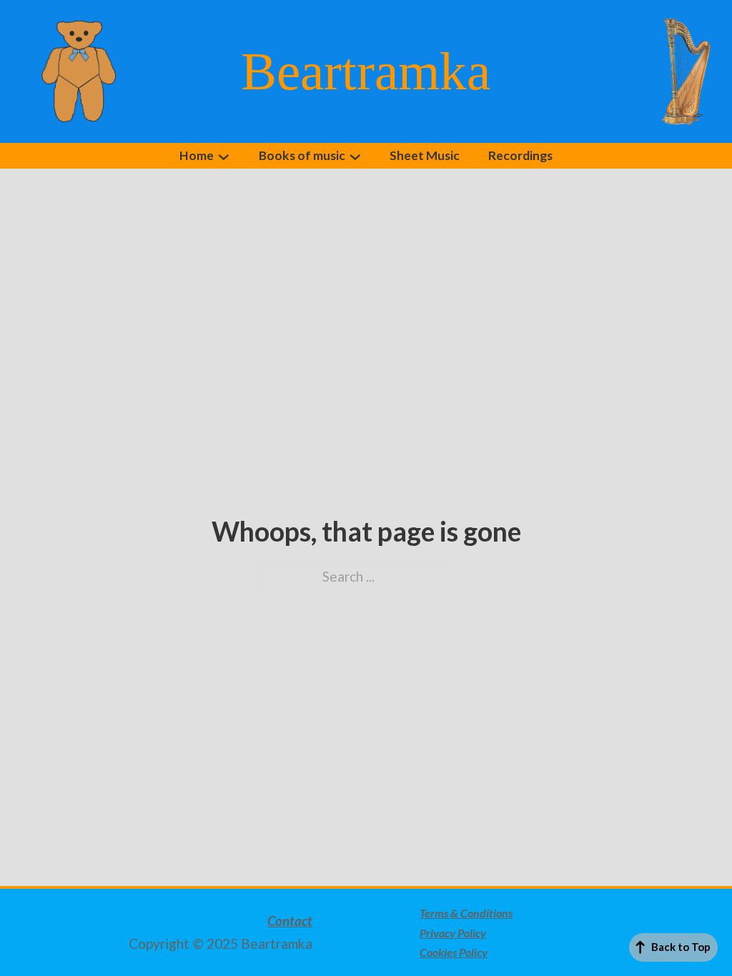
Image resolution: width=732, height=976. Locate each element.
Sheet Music (425, 155)
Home (196, 155)
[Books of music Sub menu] (355, 157)
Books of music (302, 155)
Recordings (520, 155)
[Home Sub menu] (223, 157)
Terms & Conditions (466, 913)
